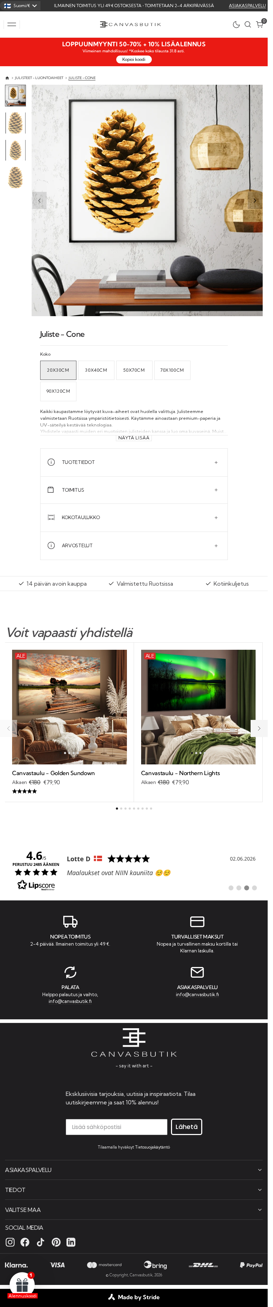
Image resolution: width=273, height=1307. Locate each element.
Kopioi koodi (133, 59)
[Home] (7, 78)
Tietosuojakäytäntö (152, 1147)
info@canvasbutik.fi (70, 1001)
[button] (12, 24)
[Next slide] (255, 200)
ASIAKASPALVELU (247, 5)
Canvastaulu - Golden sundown (53, 773)
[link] (133, 869)
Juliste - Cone (82, 77)
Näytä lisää (134, 437)
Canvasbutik (141, 1274)
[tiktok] (40, 1242)
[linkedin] (71, 1242)
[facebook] (25, 1242)
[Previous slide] (39, 200)
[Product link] (69, 707)
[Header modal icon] (11, 24)
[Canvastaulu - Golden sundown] (69, 782)
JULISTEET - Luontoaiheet (39, 77)
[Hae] (247, 24)
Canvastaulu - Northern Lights (180, 773)
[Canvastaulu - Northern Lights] (198, 778)
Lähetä (187, 1126)
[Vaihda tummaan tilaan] (238, 24)
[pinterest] (56, 1242)
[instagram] (10, 1242)
